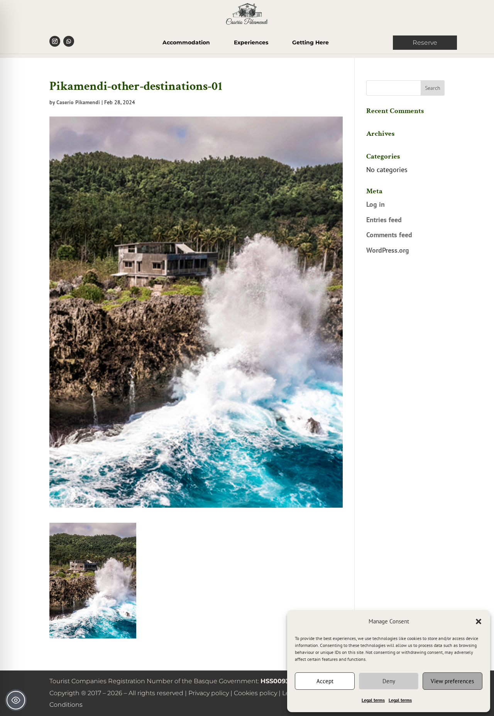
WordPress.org (387, 250)
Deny (388, 681)
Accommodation (186, 43)
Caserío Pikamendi (78, 102)
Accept (324, 681)
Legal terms (373, 700)
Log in (375, 204)
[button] (478, 621)
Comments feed (389, 234)
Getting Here (310, 43)
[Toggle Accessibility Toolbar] (16, 700)
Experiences (251, 43)
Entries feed (384, 219)
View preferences (452, 681)
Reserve (425, 42)
